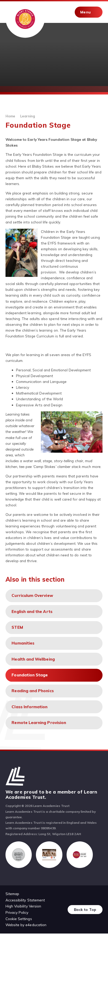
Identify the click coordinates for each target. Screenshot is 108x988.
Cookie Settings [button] (19, 918)
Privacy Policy (17, 912)
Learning (27, 116)
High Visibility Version (23, 906)
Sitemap (12, 893)
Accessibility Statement (25, 900)
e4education (35, 924)
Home (10, 116)
